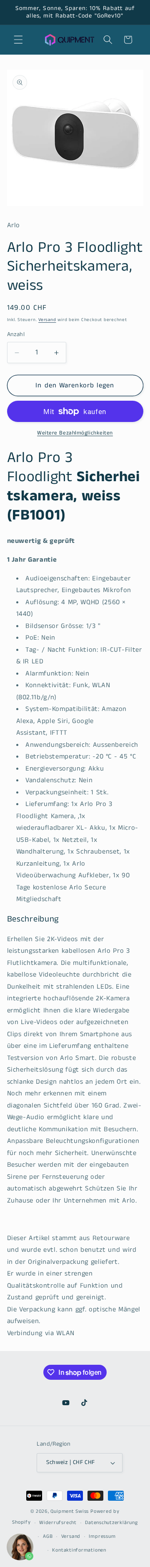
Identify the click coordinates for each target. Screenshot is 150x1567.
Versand (47, 319)
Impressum (102, 1536)
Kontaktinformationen (79, 1550)
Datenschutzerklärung (111, 1522)
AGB (47, 1536)
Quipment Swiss (69, 1511)
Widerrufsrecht (58, 1522)
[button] (18, 40)
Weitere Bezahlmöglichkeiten (75, 433)
